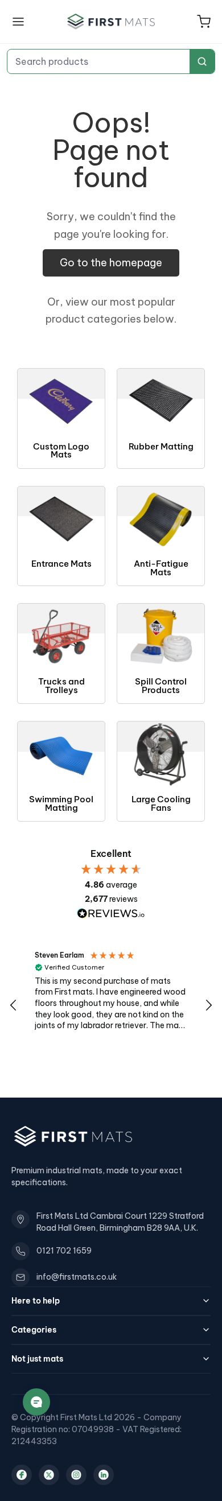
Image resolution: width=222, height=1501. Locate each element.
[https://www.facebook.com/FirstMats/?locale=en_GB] (21, 1475)
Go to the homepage (111, 262)
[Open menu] (18, 21)
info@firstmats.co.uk (76, 1277)
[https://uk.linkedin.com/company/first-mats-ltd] (103, 1475)
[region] (111, 1006)
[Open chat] (36, 1402)
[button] (204, 21)
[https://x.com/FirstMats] (49, 1475)
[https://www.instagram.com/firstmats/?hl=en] (76, 1475)
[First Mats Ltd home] (111, 21)
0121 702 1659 (64, 1251)
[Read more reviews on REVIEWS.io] (111, 913)
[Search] (202, 61)
